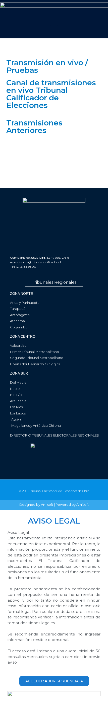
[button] (54, 29)
